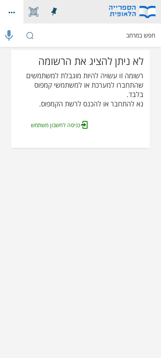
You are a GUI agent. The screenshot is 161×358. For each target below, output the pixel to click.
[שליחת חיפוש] (29, 35)
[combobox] (80, 35)
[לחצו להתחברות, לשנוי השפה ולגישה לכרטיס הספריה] (11, 11)
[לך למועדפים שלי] (54, 12)
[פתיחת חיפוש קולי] (9, 35)
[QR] (33, 12)
